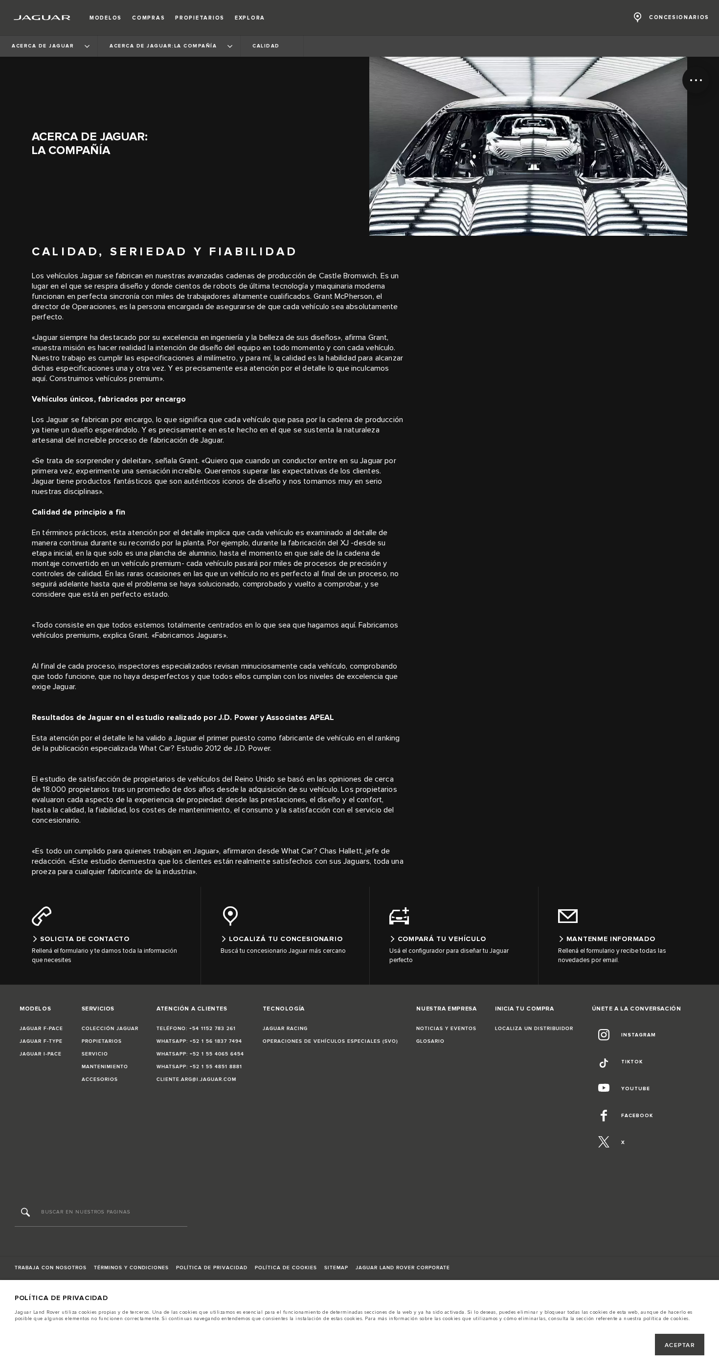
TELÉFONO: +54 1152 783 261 (196, 1029)
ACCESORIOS (100, 1079)
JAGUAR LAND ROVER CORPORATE (403, 1268)
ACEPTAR (680, 1345)
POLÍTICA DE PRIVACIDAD (211, 1268)
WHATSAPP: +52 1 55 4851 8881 (199, 1067)
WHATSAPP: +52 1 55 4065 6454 (200, 1054)
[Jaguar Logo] (42, 17)
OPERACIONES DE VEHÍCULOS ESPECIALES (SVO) (330, 1041)
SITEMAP (336, 1268)
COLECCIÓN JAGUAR (110, 1029)
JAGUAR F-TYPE (41, 1041)
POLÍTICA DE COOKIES (286, 1268)
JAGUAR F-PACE (41, 1029)
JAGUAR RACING (285, 1029)
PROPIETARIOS (102, 1041)
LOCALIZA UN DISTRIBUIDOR (534, 1029)
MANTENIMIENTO (105, 1067)
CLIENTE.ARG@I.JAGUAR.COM (196, 1079)
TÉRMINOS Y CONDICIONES (131, 1268)
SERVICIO (95, 1054)
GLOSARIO (430, 1041)
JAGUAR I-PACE (41, 1054)
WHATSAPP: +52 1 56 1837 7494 (199, 1041)
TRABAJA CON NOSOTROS (51, 1268)
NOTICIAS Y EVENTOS (446, 1029)
